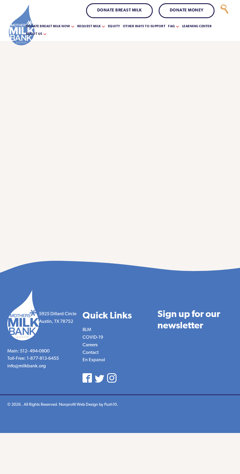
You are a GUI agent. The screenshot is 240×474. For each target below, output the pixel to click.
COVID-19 (93, 337)
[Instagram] (111, 378)
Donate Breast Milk (119, 10)
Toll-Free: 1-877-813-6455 (33, 358)
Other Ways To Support (144, 26)
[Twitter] (99, 379)
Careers (90, 345)
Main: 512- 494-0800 (28, 351)
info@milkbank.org (26, 366)
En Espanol (94, 360)
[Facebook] (87, 378)
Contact (91, 352)
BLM (87, 330)
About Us (34, 34)
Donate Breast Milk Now (48, 26)
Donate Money (187, 10)
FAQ (171, 26)
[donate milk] (224, 10)
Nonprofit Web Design (78, 405)
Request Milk (89, 26)
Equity (114, 26)
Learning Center (197, 26)
